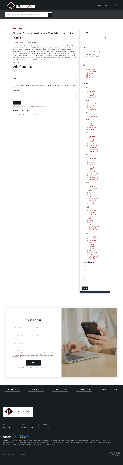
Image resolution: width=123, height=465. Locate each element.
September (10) (94, 226)
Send (33, 362)
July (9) (91, 248)
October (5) (92, 200)
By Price (57, 389)
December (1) (93, 129)
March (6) (92, 162)
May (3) (91, 144)
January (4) (92, 136)
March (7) (92, 190)
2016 (87, 100)
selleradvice (89, 73)
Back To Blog (17, 28)
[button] (50, 15)
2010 (87, 183)
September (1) (93, 146)
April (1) (91, 192)
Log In (105, 5)
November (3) (93, 178)
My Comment (17, 90)
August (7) (92, 224)
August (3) (92, 127)
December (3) (93, 151)
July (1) (91, 194)
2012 (87, 132)
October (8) (92, 254)
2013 (87, 120)
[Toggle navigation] (116, 5)
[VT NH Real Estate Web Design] (114, 454)
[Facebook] (42, 427)
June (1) (91, 95)
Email (14, 78)
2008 (87, 233)
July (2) (91, 170)
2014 (87, 113)
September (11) (93, 252)
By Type (80, 389)
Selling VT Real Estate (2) (93, 56)
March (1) (92, 106)
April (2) (91, 142)
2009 (87, 207)
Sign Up (99, 5)
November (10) (93, 256)
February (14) (93, 239)
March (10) (92, 214)
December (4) (93, 179)
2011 (87, 155)
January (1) (92, 91)
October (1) (92, 110)
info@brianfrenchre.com (27, 427)
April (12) (92, 243)
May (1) (91, 108)
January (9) (92, 211)
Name (15, 71)
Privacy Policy (34, 106)
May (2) (91, 218)
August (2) (92, 196)
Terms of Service (42, 106)
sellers (88, 75)
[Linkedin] (48, 427)
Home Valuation (108, 389)
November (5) (93, 149)
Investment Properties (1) (93, 54)
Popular (9, 389)
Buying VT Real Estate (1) (93, 52)
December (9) (93, 258)
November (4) (93, 202)
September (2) (93, 116)
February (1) (92, 93)
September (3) (93, 174)
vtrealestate (89, 79)
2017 (87, 87)
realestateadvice (91, 71)
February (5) (93, 160)
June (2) (91, 220)
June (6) (91, 246)
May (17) (91, 244)
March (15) (92, 241)
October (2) (92, 97)
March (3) (92, 140)
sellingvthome (90, 77)
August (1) (92, 172)
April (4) (91, 164)
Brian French (18, 42)
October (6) (92, 176)
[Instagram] (51, 427)
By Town (33, 389)
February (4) (93, 188)
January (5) (92, 158)
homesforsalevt (90, 69)
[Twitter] (45, 427)
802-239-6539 (8, 427)
